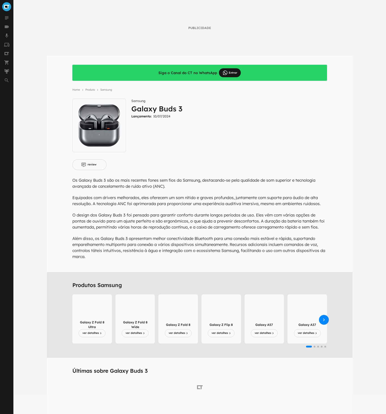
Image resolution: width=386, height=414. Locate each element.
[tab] (89, 164)
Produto (90, 89)
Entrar (233, 72)
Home (76, 89)
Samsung (106, 89)
